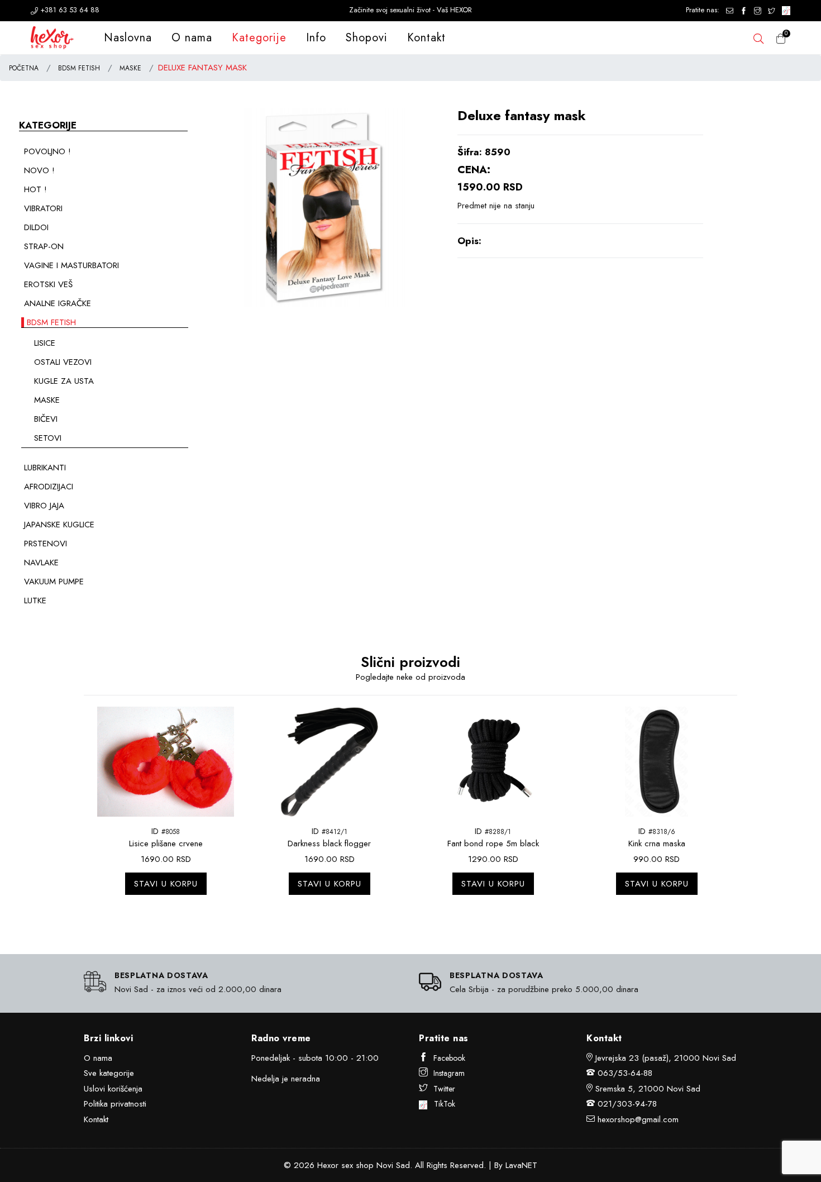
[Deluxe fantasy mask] (324, 206)
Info (316, 38)
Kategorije (259, 38)
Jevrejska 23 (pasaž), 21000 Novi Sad (665, 1058)
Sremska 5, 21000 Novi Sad (647, 1089)
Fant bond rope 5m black (493, 843)
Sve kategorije (109, 1073)
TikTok (441, 1103)
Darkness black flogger (329, 843)
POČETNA (24, 68)
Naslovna (128, 38)
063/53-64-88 (625, 1073)
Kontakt (426, 38)
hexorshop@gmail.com (638, 1119)
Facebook (449, 1058)
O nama (191, 38)
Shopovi (367, 38)
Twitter (444, 1088)
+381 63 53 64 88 (68, 9)
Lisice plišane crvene (166, 843)
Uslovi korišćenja (113, 1089)
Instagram (449, 1073)
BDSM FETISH (79, 68)
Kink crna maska (656, 843)
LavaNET (521, 1165)
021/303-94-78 (627, 1104)
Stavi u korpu (166, 884)
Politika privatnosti (115, 1104)
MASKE (130, 68)
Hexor (327, 1165)
